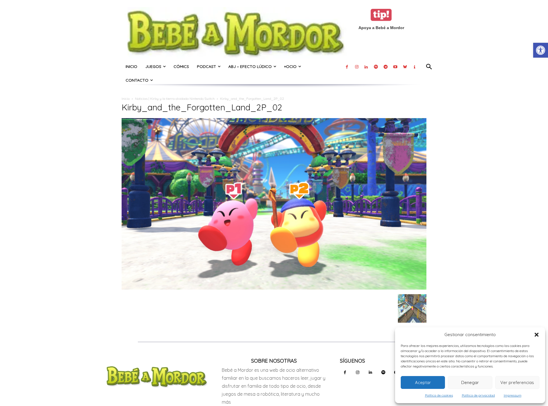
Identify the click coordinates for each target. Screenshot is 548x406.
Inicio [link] (126, 98)
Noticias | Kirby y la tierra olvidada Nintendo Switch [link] (175, 98)
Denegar (470, 382)
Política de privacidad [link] (478, 395)
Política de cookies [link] (439, 395)
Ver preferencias (517, 382)
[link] (540, 50)
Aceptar (423, 382)
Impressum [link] (512, 395)
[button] (536, 335)
